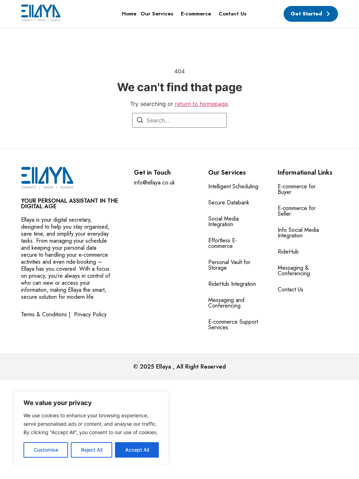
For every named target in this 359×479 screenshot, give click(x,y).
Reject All (91, 450)
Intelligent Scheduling (233, 186)
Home (129, 14)
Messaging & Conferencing (294, 270)
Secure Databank (228, 202)
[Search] (140, 121)
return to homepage (201, 103)
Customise (46, 450)
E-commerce (196, 14)
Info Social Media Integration (298, 233)
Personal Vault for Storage (229, 265)
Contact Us (232, 14)
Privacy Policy (90, 314)
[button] (158, 14)
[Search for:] (179, 120)
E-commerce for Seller (297, 211)
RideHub (288, 252)
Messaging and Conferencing (226, 303)
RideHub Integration (232, 284)
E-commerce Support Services (233, 324)
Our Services (157, 14)
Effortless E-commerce (222, 243)
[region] (91, 428)
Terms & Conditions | (45, 314)
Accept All (137, 450)
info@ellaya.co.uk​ (154, 182)
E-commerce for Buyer (297, 189)
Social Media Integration (223, 221)
